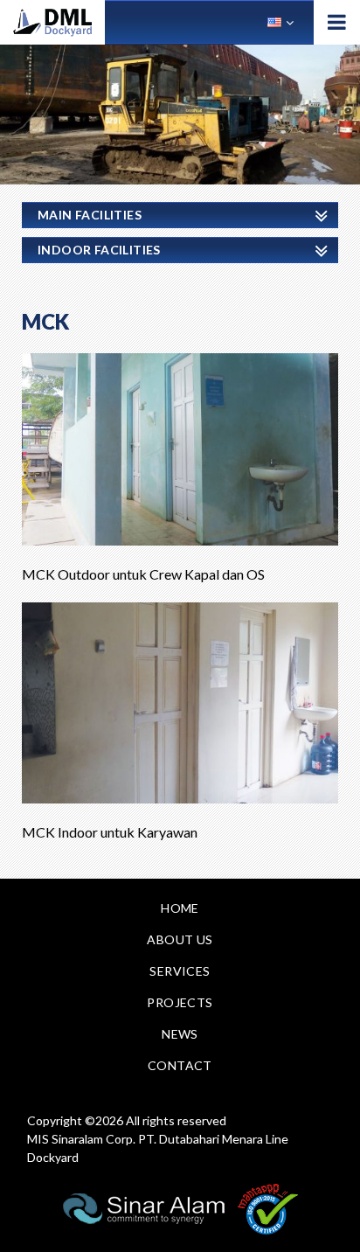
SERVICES (179, 970)
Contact (180, 1065)
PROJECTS (179, 1002)
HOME (180, 908)
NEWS (180, 1033)
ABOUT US (179, 939)
